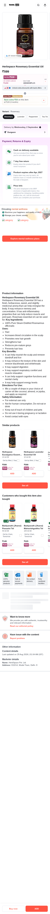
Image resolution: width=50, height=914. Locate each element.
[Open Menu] (5, 5)
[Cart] (44, 5)
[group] (25, 36)
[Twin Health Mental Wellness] (9, 226)
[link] (14, 5)
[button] (25, 87)
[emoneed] (25, 226)
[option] (8, 117)
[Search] (37, 5)
